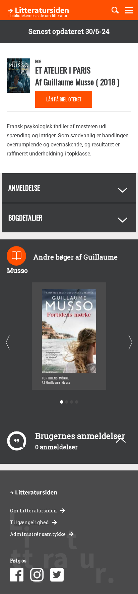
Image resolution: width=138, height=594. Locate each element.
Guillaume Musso (69, 82)
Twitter (57, 575)
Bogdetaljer (25, 218)
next (130, 342)
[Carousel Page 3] (71, 402)
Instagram (37, 575)
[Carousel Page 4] (76, 402)
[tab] (69, 188)
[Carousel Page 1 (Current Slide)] (61, 402)
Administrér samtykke (38, 534)
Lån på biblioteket (63, 99)
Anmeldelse (24, 188)
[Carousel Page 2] (66, 402)
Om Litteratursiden (33, 510)
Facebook (16, 575)
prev (7, 342)
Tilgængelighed (29, 522)
